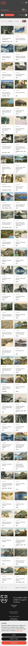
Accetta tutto (14, 642)
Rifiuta (14, 635)
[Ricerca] (22, 2)
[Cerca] (26, 10)
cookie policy (19, 630)
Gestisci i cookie (14, 639)
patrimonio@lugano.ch (14, 620)
